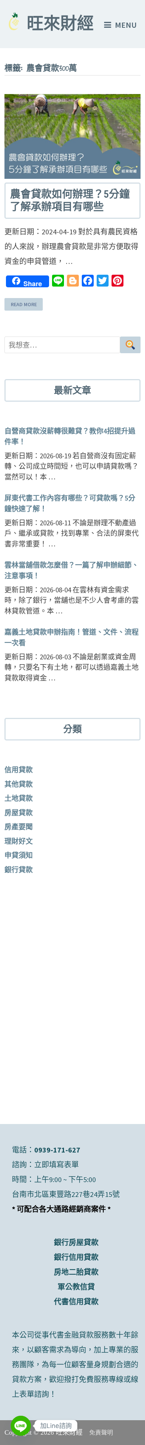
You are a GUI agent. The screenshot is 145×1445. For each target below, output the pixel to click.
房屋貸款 (18, 812)
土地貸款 (18, 798)
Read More (24, 304)
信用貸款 (18, 769)
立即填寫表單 (56, 1164)
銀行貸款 (18, 869)
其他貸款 (18, 784)
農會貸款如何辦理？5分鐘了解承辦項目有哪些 (70, 200)
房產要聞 (18, 826)
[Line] (21, 1426)
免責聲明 (101, 1432)
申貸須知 (18, 855)
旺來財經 (60, 25)
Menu (126, 25)
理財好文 (18, 841)
